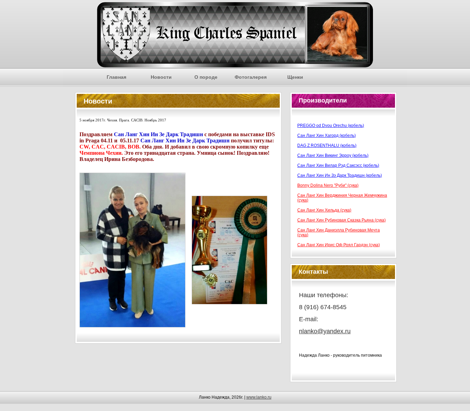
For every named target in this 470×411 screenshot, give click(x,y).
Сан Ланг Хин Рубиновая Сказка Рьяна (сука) (341, 220)
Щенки (295, 77)
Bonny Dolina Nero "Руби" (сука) (328, 185)
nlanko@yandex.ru (325, 331)
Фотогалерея (251, 77)
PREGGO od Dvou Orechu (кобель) (330, 125)
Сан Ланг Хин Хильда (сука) (324, 210)
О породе (205, 77)
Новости (161, 77)
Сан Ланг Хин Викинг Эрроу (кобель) (332, 155)
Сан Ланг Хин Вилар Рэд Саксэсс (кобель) (338, 165)
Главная (116, 77)
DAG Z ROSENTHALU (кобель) (326, 145)
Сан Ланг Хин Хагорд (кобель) (326, 135)
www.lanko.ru (258, 397)
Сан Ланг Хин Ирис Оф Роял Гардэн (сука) (338, 244)
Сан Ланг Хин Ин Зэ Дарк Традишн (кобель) (339, 175)
